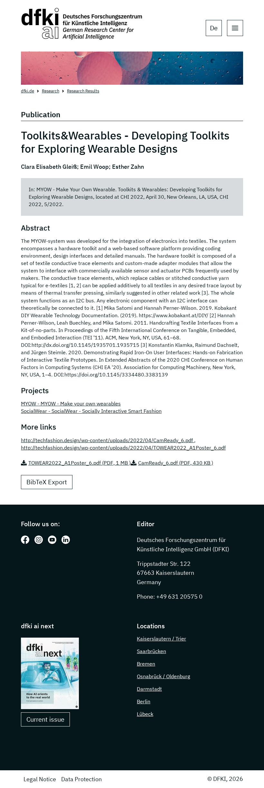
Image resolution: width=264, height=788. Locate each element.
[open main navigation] (235, 28)
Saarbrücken (151, 651)
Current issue (45, 719)
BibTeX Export (46, 482)
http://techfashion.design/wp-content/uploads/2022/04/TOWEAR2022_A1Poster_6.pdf (123, 447)
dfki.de (27, 91)
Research (50, 91)
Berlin (143, 701)
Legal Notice (40, 779)
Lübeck (145, 714)
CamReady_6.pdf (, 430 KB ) (175, 463)
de (214, 28)
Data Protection (81, 779)
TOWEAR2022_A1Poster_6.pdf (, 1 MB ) (79, 463)
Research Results (83, 91)
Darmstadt (149, 689)
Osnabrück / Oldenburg (163, 676)
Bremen (146, 663)
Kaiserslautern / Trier (161, 638)
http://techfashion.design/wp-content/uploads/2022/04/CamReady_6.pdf (107, 440)
